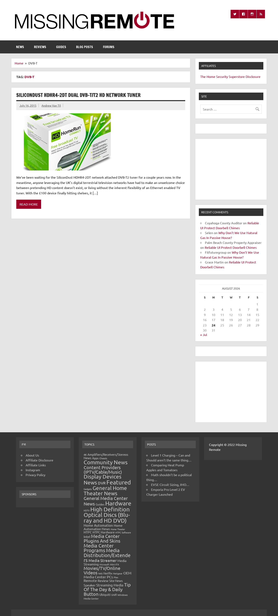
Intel (87, 536)
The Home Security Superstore (222, 76)
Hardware (118, 503)
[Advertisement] (231, 169)
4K (85, 454)
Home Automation (98, 525)
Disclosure (253, 76)
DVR (102, 482)
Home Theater (118, 529)
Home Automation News (103, 527)
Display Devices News (102, 479)
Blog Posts (84, 47)
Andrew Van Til (51, 105)
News (20, 47)
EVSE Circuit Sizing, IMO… (170, 484)
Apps (95, 458)
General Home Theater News (105, 491)
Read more (29, 204)
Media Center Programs (99, 548)
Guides (61, 47)
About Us (32, 455)
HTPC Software (123, 532)
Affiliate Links (36, 465)
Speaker (89, 585)
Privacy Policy (35, 475)
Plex (116, 577)
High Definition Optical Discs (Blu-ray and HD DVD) (107, 515)
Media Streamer (103, 560)
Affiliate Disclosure (39, 460)
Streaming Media (109, 585)
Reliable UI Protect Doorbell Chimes (231, 247)
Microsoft (104, 564)
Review (103, 580)
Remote (90, 580)
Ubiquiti (105, 594)
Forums (108, 47)
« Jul (203, 335)
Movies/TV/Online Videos (102, 570)
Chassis (103, 458)
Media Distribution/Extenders (107, 555)
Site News (116, 581)
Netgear (118, 573)
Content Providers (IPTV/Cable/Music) (103, 469)
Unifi (114, 594)
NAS (100, 573)
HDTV (87, 510)
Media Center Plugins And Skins (102, 538)
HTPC (88, 532)
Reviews (40, 47)
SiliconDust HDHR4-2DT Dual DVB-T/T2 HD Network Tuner (78, 95)
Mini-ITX (114, 564)
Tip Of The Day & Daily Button (107, 589)
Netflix (107, 573)
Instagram (33, 470)
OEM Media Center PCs (107, 575)
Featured (118, 482)
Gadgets (88, 489)
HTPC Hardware (104, 532)
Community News (106, 462)
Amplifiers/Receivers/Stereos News (106, 456)
